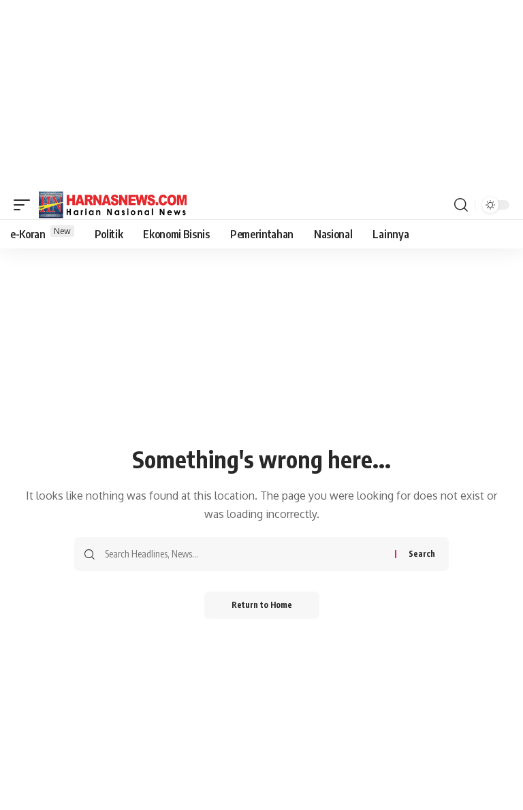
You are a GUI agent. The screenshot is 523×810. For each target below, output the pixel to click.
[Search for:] (245, 554)
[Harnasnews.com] (113, 205)
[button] (25, 205)
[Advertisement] (261, 95)
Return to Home (262, 605)
